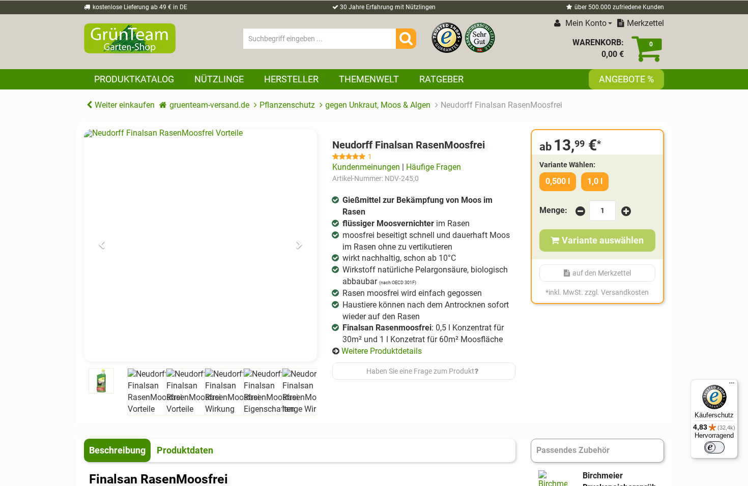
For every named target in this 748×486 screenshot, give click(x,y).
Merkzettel (645, 23)
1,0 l (594, 181)
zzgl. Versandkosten (617, 292)
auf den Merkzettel (601, 273)
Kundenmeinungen (366, 167)
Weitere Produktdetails (381, 351)
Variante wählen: (567, 165)
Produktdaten (185, 450)
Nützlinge (219, 79)
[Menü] (732, 385)
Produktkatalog (134, 79)
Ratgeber (441, 79)
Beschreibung (117, 450)
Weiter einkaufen (125, 105)
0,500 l (557, 181)
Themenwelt (369, 79)
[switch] (714, 447)
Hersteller (291, 79)
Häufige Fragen (433, 167)
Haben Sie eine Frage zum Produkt (420, 371)
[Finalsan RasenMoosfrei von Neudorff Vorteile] (200, 245)
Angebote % (626, 79)
